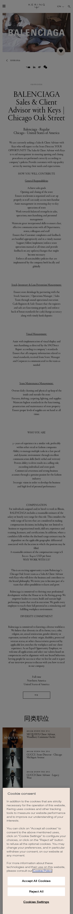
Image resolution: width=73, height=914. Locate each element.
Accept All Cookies (36, 881)
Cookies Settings (36, 901)
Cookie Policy (42, 870)
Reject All (36, 891)
